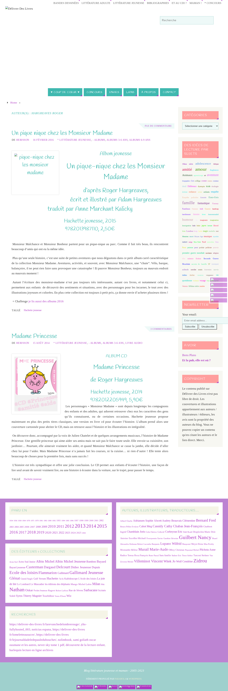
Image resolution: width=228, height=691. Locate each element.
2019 (40, 532)
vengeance (209, 275)
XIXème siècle (193, 286)
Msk (103, 584)
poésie (201, 247)
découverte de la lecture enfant (85, 645)
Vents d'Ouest (60, 596)
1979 (37, 521)
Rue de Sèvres (76, 590)
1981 (41, 521)
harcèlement (186, 214)
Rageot (51, 590)
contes (210, 181)
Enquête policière (190, 197)
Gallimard (63, 572)
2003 (11, 527)
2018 (31, 532)
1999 (86, 520)
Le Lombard (23, 584)
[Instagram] (218, 295)
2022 (61, 532)
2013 (80, 526)
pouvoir (216, 248)
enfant (200, 192)
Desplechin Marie (201, 531)
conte (204, 180)
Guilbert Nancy (195, 537)
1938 (20, 521)
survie (216, 270)
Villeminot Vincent (148, 561)
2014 (91, 526)
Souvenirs (207, 270)
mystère (216, 236)
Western (185, 286)
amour (201, 169)
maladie (212, 231)
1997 (76, 521)
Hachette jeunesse (33, 310)
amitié (187, 169)
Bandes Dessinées (66, 2)
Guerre (208, 209)
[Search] (209, 20)
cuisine (216, 181)
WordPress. (135, 679)
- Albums (99, 139)
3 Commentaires (161, 329)
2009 (44, 526)
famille (188, 202)
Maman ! (196, 2)
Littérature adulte (96, 2)
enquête (215, 191)
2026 (84, 533)
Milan (96, 584)
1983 (45, 521)
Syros (19, 595)
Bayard (101, 561)
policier (209, 247)
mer (217, 231)
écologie (215, 186)
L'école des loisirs (87, 578)
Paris (184, 247)
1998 (81, 521)
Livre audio (133, 342)
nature (184, 242)
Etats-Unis (214, 197)
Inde (193, 226)
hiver (204, 214)
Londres (189, 231)
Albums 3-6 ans (117, 139)
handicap (215, 209)
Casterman (34, 567)
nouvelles (210, 242)
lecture (210, 226)
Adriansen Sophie (143, 520)
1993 (58, 521)
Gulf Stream (39, 578)
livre (183, 231)
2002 (101, 520)
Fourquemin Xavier (155, 538)
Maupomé (186, 544)
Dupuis (96, 567)
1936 (15, 521)
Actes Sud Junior (26, 561)
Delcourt (63, 567)
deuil (184, 186)
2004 (16, 527)
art (205, 175)
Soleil (12, 595)
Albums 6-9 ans (139, 139)
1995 (67, 521)
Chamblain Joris (136, 531)
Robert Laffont (62, 591)
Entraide (203, 197)
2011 (60, 526)
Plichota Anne (208, 549)
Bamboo (91, 561)
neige (190, 242)
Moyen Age (198, 236)
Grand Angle (27, 579)
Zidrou (200, 560)
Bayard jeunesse (17, 567)
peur (196, 247)
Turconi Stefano (201, 555)
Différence (192, 186)
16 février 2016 (43, 139)
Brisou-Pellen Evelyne (129, 527)
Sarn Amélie (165, 555)
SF (209, 264)
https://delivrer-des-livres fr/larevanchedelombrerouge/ (44, 624)
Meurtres (185, 236)
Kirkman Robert (136, 544)
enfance (192, 191)
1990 (49, 521)
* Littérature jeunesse (74, 139)
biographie (186, 181)
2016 (13, 532)
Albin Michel (45, 561)
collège (198, 181)
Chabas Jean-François (188, 526)
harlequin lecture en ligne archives (31, 650)
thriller (192, 275)
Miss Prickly (209, 544)
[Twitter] (218, 285)
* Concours (212, 2)
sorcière (193, 270)
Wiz (68, 595)
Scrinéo (102, 590)
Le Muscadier (37, 584)
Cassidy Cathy (162, 526)
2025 (78, 533)
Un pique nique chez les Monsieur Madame (62, 133)
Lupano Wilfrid (171, 543)
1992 (54, 521)
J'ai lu (61, 579)
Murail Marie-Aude (153, 549)
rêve (183, 259)
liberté (216, 226)
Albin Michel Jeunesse (70, 561)
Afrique (216, 164)
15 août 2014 (41, 342)
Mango (74, 584)
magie (205, 231)
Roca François (141, 555)
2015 (102, 526)
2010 (52, 526)
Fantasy (215, 203)
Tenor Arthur (187, 556)
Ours (217, 242)
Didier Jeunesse (81, 567)
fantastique (204, 203)
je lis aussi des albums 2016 (46, 301)
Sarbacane (90, 590)
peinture (190, 248)
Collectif (160, 532)
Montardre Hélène (129, 549)
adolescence (203, 163)
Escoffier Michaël (137, 538)
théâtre (184, 275)
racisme (209, 253)
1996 (72, 521)
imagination (214, 220)
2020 (48, 532)
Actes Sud (13, 562)
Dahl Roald (187, 532)
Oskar (29, 590)
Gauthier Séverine (171, 538)
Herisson (22, 139)
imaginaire (204, 220)
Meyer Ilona (197, 544)
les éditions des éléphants (57, 584)
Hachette (52, 578)
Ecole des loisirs (23, 572)
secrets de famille (199, 264)
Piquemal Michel (192, 550)
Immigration (186, 226)
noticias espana (41, 629)
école (208, 186)
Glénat (14, 578)
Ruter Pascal (154, 556)
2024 (73, 533)
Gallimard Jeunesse (86, 572)
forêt (201, 209)
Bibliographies (158, 2)
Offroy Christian (176, 549)
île (196, 220)
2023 (67, 532)
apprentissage (198, 175)
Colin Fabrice (151, 532)
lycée (200, 231)
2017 (23, 532)
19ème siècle (187, 164)
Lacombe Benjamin (152, 544)
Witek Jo (169, 561)
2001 (96, 520)
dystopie (201, 186)
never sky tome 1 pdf (51, 645)
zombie (202, 286)
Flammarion (47, 573)
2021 (55, 532)
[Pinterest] (218, 300)
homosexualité (213, 214)
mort (191, 236)
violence (196, 281)
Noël (204, 242)
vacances (200, 275)
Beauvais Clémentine (183, 520)
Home (13, 102)
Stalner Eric (176, 556)
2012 (69, 526)
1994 (63, 521)
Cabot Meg (145, 526)
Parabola (120, 679)
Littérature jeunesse (128, 2)
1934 (11, 521)
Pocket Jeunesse (40, 590)
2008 (38, 527)
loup (196, 231)
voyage (203, 280)
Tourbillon (48, 595)
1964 (24, 521)
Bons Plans (189, 355)
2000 (91, 520)
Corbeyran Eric (173, 531)
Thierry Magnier (32, 595)
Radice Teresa (127, 555)
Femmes (195, 209)
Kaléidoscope (71, 578)
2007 (32, 527)
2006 (26, 527)
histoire (196, 214)
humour (187, 219)
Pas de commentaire (158, 126)
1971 (32, 521)
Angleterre (214, 170)
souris (200, 270)
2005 (21, 527)
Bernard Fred (206, 520)
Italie (198, 226)
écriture (184, 192)
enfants (206, 192)
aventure (213, 175)
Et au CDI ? (179, 2)
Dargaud (50, 567)
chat (192, 181)
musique (208, 236)
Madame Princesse (34, 336)
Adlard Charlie (126, 521)
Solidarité (215, 264)
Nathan (17, 589)
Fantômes (186, 209)
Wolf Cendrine (184, 561)
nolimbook (65, 639)
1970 (28, 521)
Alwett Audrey (162, 520)
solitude (185, 269)
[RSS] (218, 290)
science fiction (194, 258)
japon (204, 225)
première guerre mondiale (193, 253)
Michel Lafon (85, 584)
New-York (197, 242)
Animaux (187, 175)
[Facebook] (218, 280)
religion (216, 253)
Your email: (189, 314)
